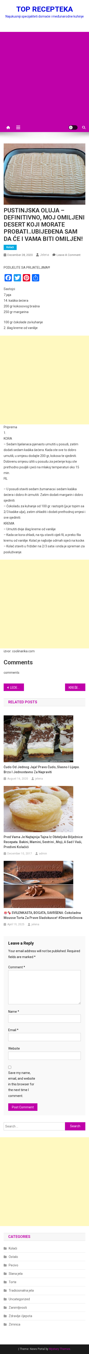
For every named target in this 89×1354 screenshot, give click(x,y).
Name (13, 1011)
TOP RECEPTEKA (44, 9)
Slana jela (16, 1273)
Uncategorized (19, 1299)
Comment (16, 967)
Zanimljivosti (18, 1307)
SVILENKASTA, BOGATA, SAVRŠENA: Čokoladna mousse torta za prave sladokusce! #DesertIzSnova (43, 915)
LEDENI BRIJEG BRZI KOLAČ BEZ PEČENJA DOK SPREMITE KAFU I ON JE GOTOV (17, 687)
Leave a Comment (69, 255)
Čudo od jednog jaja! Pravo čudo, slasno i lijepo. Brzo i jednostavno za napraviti (42, 769)
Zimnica (14, 1324)
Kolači (10, 247)
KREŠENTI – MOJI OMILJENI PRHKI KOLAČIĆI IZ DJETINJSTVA (77, 687)
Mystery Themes (59, 1349)
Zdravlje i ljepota (20, 1316)
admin (43, 853)
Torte (12, 1282)
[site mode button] (73, 127)
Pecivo (13, 1265)
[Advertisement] (44, 76)
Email (13, 1030)
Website (14, 1048)
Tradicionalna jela (21, 1290)
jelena (44, 255)
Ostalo (13, 1257)
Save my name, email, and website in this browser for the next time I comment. (21, 1084)
